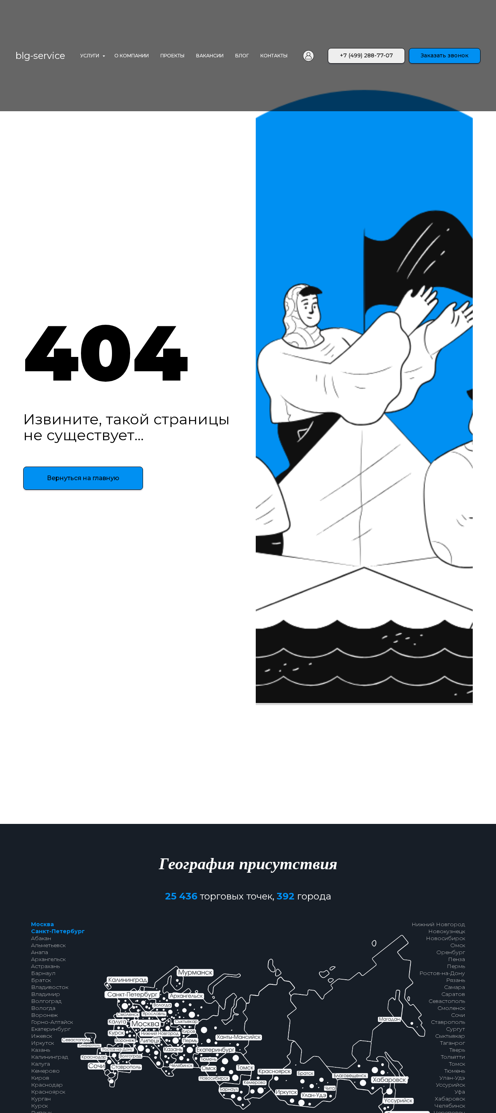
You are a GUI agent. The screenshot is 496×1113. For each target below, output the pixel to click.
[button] (444, 56)
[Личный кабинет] (308, 56)
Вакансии (210, 56)
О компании (131, 56)
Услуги (90, 56)
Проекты (172, 56)
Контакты (274, 56)
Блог (242, 56)
